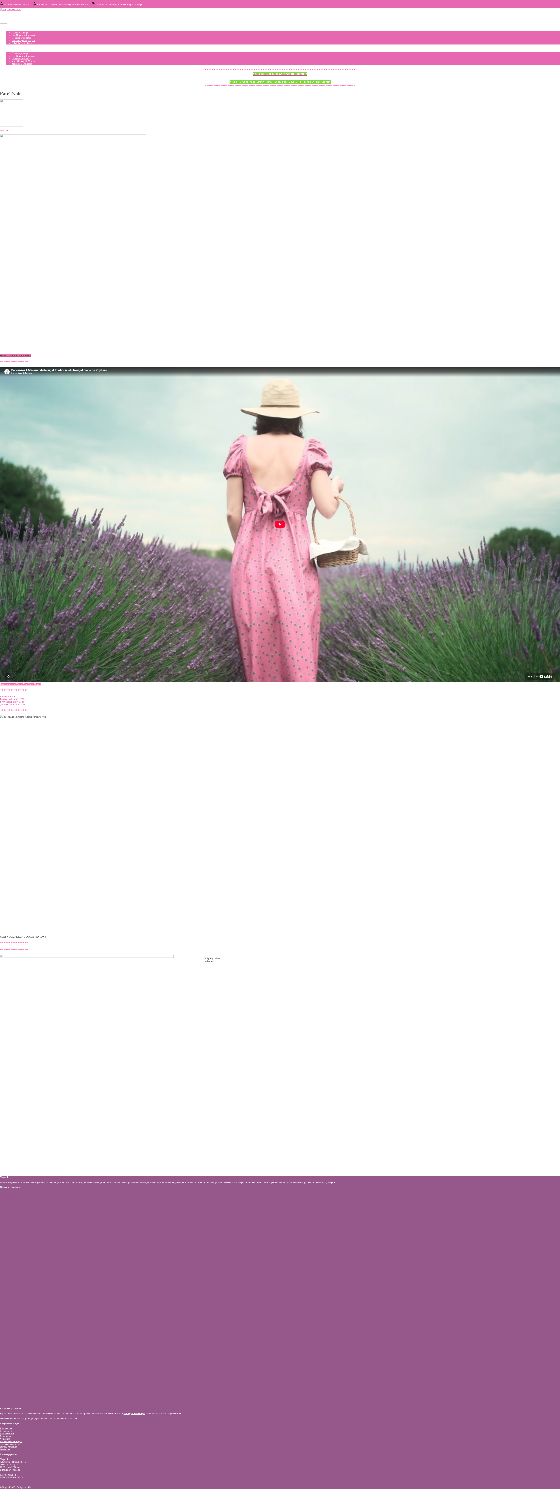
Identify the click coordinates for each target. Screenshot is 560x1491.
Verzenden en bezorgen (11, 1441)
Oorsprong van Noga (21, 38)
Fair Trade (4, 130)
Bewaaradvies (6, 1431)
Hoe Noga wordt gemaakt (24, 35)
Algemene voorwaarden (11, 1444)
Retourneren (5, 1436)
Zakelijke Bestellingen (22, 43)
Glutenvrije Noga (20, 32)
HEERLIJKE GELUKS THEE (15, 355)
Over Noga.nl (12, 14)
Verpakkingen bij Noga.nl (23, 40)
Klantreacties (6, 1428)
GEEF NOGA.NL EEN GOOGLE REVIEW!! (23, 937)
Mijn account (12, 17)
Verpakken (5, 1439)
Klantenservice (7, 1433)
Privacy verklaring (8, 1446)
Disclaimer (5, 1449)
